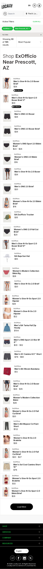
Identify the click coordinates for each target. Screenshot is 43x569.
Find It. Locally (33, 14)
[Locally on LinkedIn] (24, 558)
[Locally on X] (30, 558)
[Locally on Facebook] (18, 558)
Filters (5, 35)
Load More (21, 507)
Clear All (37, 21)
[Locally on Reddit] (12, 558)
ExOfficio (6, 28)
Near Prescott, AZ (21, 28)
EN (29, 5)
